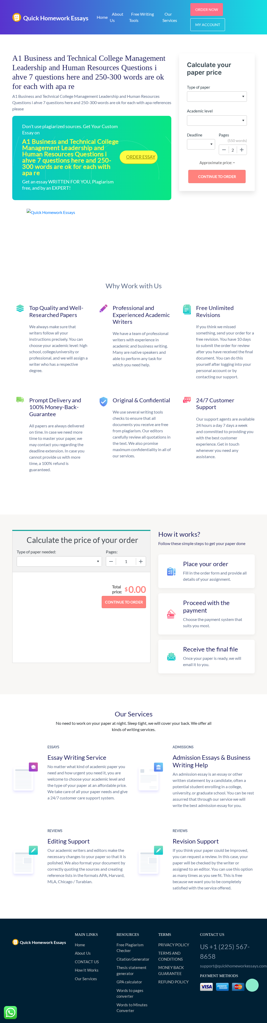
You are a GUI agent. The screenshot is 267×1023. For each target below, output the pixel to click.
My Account (207, 24)
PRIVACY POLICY (173, 944)
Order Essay (140, 157)
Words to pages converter (130, 993)
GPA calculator (129, 981)
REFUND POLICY (173, 981)
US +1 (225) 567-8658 (225, 951)
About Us (116, 17)
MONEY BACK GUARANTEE (171, 970)
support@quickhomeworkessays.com (227, 965)
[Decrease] (224, 150)
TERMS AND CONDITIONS (170, 956)
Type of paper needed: (36, 551)
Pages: (112, 551)
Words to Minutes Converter (132, 1007)
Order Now (206, 9)
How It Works (87, 970)
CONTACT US (87, 961)
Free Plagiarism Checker (130, 947)
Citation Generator (133, 959)
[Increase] (242, 150)
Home (102, 17)
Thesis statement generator (132, 970)
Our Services (169, 17)
